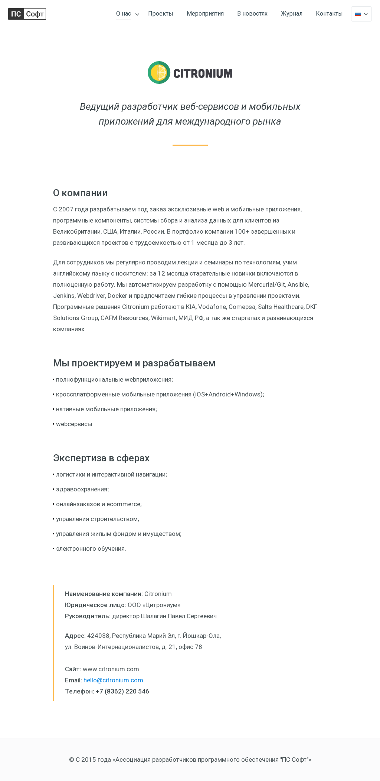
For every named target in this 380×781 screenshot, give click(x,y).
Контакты (329, 13)
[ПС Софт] (27, 14)
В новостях (252, 13)
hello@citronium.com (113, 680)
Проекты (160, 13)
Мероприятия (205, 13)
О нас (123, 13)
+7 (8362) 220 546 (122, 691)
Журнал (291, 13)
